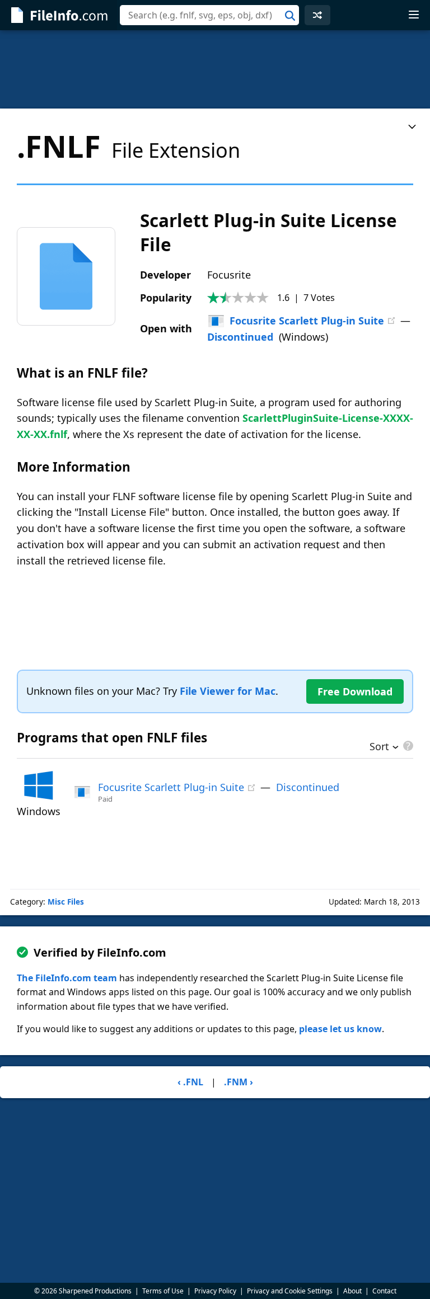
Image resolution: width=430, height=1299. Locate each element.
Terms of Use (163, 1291)
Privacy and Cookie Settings (290, 1291)
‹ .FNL (190, 1082)
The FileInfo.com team (67, 978)
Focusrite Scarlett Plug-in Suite (307, 320)
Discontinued (240, 336)
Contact (384, 1291)
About (352, 1291)
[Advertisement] (215, 69)
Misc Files (66, 902)
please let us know (340, 1029)
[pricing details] (407, 745)
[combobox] (209, 15)
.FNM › (238, 1082)
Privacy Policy (215, 1291)
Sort (379, 747)
